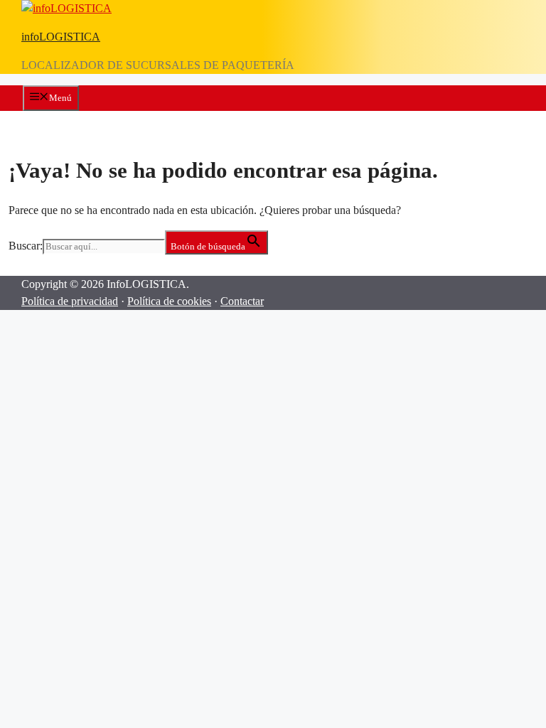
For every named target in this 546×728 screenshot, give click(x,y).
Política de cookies (169, 301)
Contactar (242, 301)
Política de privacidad (69, 301)
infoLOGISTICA (60, 37)
